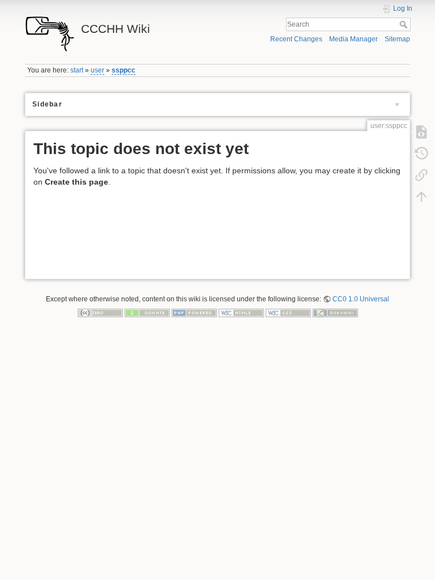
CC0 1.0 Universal (360, 299)
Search (404, 24)
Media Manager (353, 39)
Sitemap (397, 39)
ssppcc (123, 70)
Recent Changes (296, 39)
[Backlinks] (421, 175)
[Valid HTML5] (241, 312)
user (97, 70)
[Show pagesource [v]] (421, 132)
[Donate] (147, 312)
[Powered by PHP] (194, 312)
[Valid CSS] (288, 312)
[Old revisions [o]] (421, 153)
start (76, 70)
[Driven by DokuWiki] (335, 312)
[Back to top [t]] (421, 196)
